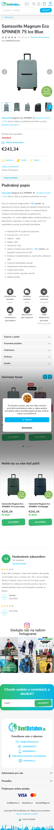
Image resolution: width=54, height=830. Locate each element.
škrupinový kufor (43, 118)
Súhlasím (28, 419)
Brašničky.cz (27, 803)
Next (50, 377)
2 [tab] (25, 446)
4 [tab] (30, 446)
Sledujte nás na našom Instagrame (27, 632)
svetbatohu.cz (29, 760)
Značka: (10, 167)
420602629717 (29, 751)
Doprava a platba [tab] (12, 336)
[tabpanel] (13, 498)
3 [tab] (28, 446)
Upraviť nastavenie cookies (27, 814)
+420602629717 (29, 746)
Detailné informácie (10, 125)
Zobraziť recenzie (19, 563)
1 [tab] (23, 446)
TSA (5, 121)
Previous (45, 377)
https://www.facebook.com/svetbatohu (29, 756)
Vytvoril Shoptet (28, 819)
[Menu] (50, 3)
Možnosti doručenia (14, 142)
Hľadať (46, 10)
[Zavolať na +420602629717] (33, 4)
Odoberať (43, 703)
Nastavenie (27, 427)
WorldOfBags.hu (42, 803)
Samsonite (6, 118)
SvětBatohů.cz (13, 803)
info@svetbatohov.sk (29, 742)
